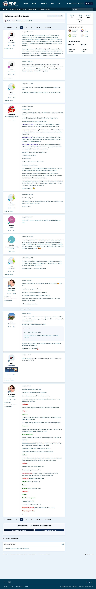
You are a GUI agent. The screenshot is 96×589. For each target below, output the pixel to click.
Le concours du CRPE (26, 20)
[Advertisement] (48, 567)
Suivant (38, 27)
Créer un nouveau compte (19, 530)
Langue (5, 586)
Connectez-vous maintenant (49, 530)
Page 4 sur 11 (48, 27)
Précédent (9, 27)
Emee (86, 35)
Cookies (26, 586)
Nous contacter (19, 586)
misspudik (74, 35)
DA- (85, 30)
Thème (11, 586)
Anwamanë (75, 30)
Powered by (86, 586)
